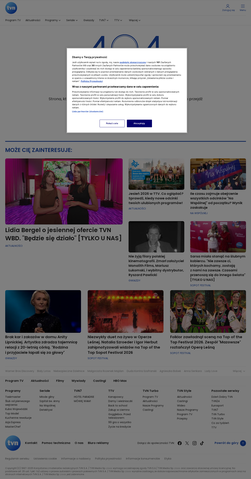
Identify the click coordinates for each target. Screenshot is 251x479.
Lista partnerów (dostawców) (87, 111)
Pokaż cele (112, 123)
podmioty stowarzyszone (133, 62)
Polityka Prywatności (92, 81)
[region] (127, 90)
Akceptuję (139, 123)
